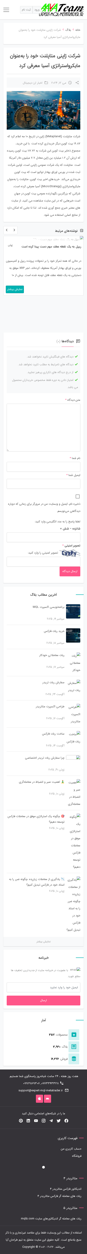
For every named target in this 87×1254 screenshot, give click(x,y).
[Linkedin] (28, 1121)
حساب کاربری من (71, 1148)
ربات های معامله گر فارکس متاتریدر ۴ (59, 1196)
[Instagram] (43, 1121)
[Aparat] (21, 1121)
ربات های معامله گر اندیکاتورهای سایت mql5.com (51, 1218)
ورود (36, 9)
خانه (77, 30)
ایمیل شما (74, 475)
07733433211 (50, 1083)
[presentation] (7, 231)
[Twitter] (58, 1121)
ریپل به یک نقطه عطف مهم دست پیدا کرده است (51, 246)
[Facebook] (66, 1121)
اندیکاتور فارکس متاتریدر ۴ (65, 1189)
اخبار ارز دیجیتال (32, 83)
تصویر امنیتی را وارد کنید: (43, 552)
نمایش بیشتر (44, 941)
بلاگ (68, 30)
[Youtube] (36, 1121)
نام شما (76, 458)
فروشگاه (76, 1156)
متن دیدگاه (72, 400)
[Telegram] (51, 1121)
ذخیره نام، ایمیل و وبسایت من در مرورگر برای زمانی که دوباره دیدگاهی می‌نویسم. (44, 507)
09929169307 (31, 1083)
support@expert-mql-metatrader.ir (41, 1090)
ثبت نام (26, 9)
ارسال (43, 1000)
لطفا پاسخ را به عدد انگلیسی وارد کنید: (57, 521)
